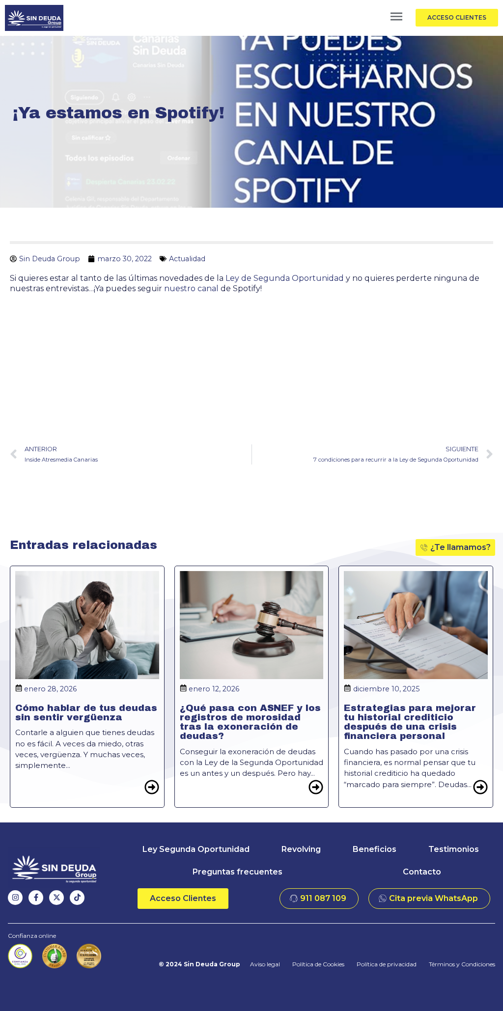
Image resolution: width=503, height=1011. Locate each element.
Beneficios (374, 849)
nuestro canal (191, 288)
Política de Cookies (318, 964)
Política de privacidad (387, 964)
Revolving (301, 849)
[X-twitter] (56, 897)
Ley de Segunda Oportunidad (285, 278)
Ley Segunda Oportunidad (196, 849)
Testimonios (453, 849)
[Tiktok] (77, 897)
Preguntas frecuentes (237, 871)
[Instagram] (15, 897)
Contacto (422, 871)
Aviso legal (265, 964)
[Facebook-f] (35, 897)
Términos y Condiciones (462, 964)
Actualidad (187, 258)
